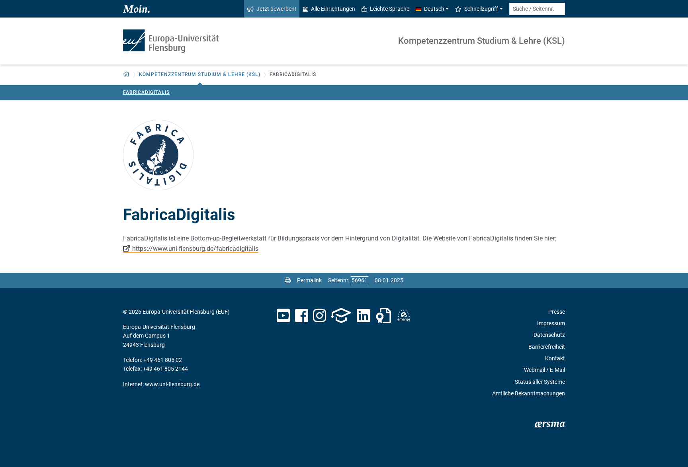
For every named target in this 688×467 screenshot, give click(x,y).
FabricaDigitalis (146, 92)
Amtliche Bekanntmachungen (528, 393)
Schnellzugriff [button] (481, 9)
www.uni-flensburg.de (172, 384)
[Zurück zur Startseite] (171, 41)
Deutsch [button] (434, 9)
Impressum (551, 323)
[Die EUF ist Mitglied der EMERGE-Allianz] (403, 315)
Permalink (309, 280)
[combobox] (537, 9)
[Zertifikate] (383, 315)
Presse (556, 312)
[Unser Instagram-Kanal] (319, 315)
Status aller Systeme (540, 382)
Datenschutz (549, 335)
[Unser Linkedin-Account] (363, 315)
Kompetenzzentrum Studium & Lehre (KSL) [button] (199, 74)
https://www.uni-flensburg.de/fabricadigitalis (195, 248)
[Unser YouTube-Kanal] (283, 315)
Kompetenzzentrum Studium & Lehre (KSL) (481, 41)
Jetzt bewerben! (276, 9)
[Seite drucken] (288, 280)
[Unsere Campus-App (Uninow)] (341, 315)
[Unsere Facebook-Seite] (301, 315)
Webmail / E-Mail (544, 370)
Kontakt (555, 358)
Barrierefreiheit (546, 347)
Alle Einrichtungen (333, 9)
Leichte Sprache (389, 9)
